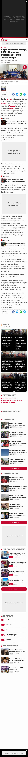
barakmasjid (6, 400)
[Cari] (23, 39)
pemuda (14, 400)
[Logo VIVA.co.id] (5, 39)
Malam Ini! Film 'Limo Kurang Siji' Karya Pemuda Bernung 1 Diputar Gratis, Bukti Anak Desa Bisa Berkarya (16, 122)
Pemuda (12, 106)
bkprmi (16, 398)
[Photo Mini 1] (3, 88)
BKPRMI (11, 108)
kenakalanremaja (7, 398)
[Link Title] (5, 425)
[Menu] (26, 39)
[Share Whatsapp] (21, 94)
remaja (3, 104)
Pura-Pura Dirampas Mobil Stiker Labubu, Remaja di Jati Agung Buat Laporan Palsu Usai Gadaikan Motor (15, 180)
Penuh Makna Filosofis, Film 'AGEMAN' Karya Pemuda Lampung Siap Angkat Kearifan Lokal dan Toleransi (16, 244)
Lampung (10, 99)
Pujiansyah (7, 62)
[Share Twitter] (17, 94)
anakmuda (5, 402)
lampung (13, 402)
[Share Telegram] (24, 94)
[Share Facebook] (13, 94)
